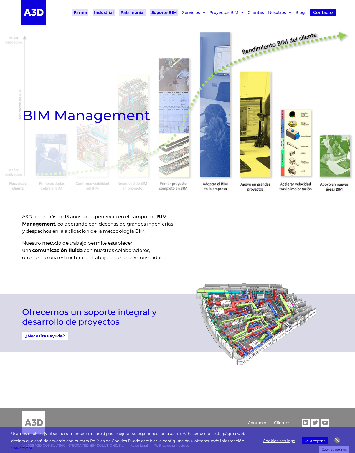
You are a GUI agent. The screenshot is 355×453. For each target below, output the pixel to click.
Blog (300, 12)
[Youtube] (325, 423)
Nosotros (277, 12)
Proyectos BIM (223, 12)
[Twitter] (315, 423)
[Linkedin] (306, 423)
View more (21, 448)
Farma (80, 12)
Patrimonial (132, 12)
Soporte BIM (164, 12)
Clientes (256, 12)
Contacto (257, 422)
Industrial (104, 12)
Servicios (191, 12)
